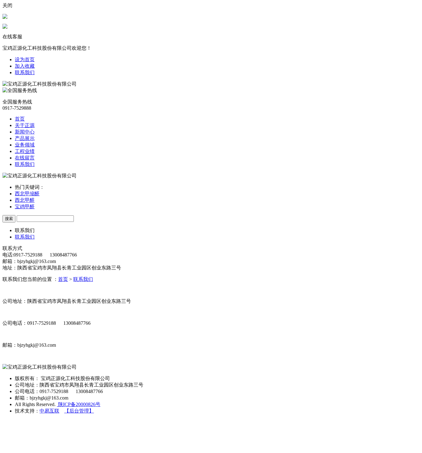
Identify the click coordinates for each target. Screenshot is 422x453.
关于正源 (25, 125)
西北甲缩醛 (27, 193)
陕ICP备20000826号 (78, 404)
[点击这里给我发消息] (4, 17)
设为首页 (25, 59)
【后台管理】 (79, 410)
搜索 (9, 218)
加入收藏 (25, 66)
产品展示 (25, 138)
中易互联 (49, 410)
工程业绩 (25, 151)
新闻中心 (25, 131)
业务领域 (25, 144)
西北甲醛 (25, 200)
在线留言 (25, 157)
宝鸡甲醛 (25, 206)
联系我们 (25, 72)
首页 (20, 118)
